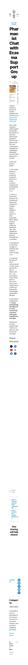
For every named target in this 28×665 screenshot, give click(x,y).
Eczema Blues (14, 14)
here (10, 191)
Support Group (14, 23)
